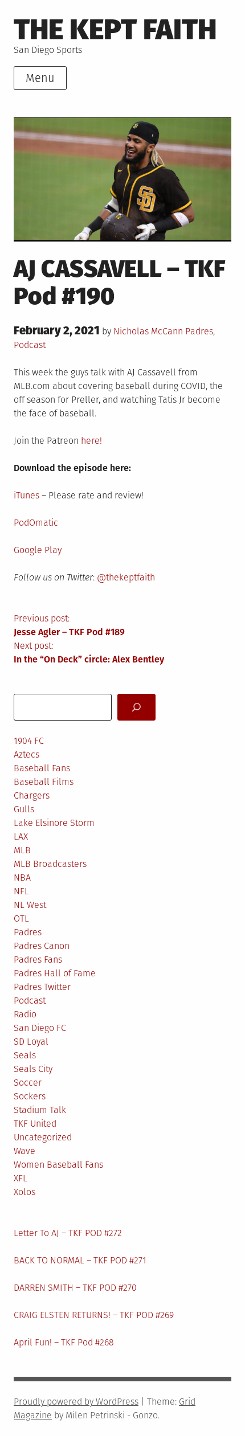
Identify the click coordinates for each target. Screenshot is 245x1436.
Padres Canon (42, 945)
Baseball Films (44, 781)
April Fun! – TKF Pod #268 (64, 1342)
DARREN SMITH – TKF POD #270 (75, 1287)
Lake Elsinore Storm (54, 822)
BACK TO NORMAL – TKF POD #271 (80, 1260)
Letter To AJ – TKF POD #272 (68, 1233)
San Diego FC (40, 1027)
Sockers (30, 1096)
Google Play (38, 550)
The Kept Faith (115, 29)
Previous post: (69, 625)
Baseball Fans (42, 768)
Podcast (30, 344)
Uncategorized (43, 1137)
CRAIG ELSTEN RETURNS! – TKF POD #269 (94, 1315)
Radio (25, 1014)
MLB (22, 850)
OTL (21, 918)
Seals (25, 1055)
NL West (30, 904)
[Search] (136, 707)
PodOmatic (36, 522)
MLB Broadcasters (50, 863)
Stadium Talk (40, 1109)
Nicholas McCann (148, 331)
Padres (199, 331)
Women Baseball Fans (58, 1164)
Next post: (89, 652)
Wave (24, 1150)
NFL (21, 891)
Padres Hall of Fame (55, 973)
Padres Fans (38, 959)
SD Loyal (31, 1041)
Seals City (33, 1068)
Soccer (28, 1082)
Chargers (32, 795)
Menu (40, 78)
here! (91, 440)
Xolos (24, 1192)
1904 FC (29, 740)
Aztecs (26, 754)
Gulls (24, 809)
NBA (22, 877)
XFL (20, 1178)
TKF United (35, 1123)
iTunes (26, 495)
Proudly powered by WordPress (76, 1401)
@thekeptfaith (126, 577)
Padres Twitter (42, 986)
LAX (21, 836)
